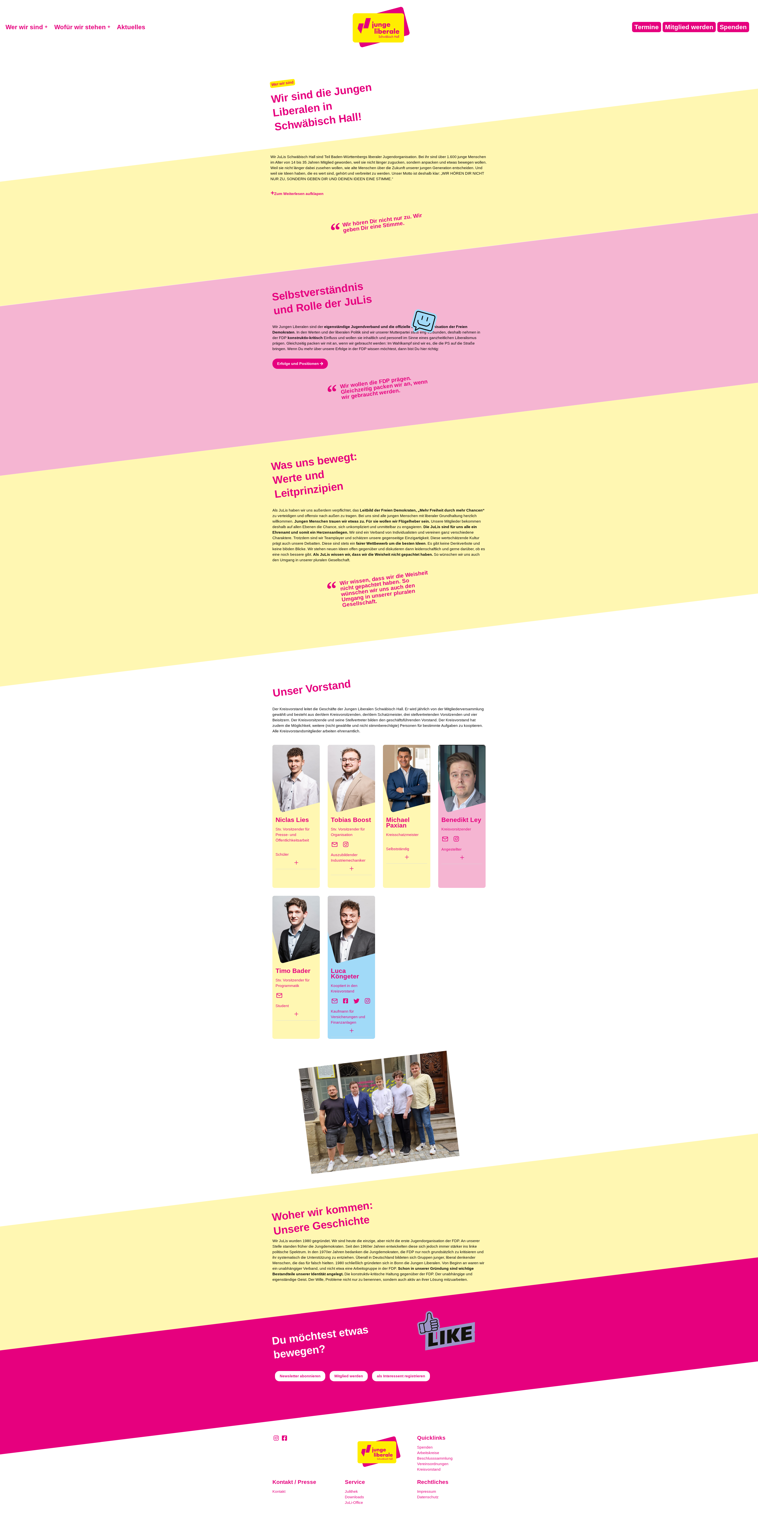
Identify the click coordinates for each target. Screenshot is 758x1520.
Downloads (354, 1497)
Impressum (426, 1491)
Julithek (351, 1491)
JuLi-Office (354, 1502)
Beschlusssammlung (435, 1458)
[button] (379, 194)
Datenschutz (428, 1497)
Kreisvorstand (429, 1469)
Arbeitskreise (428, 1453)
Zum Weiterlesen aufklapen (299, 194)
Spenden (425, 1447)
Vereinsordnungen (432, 1464)
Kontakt (278, 1491)
